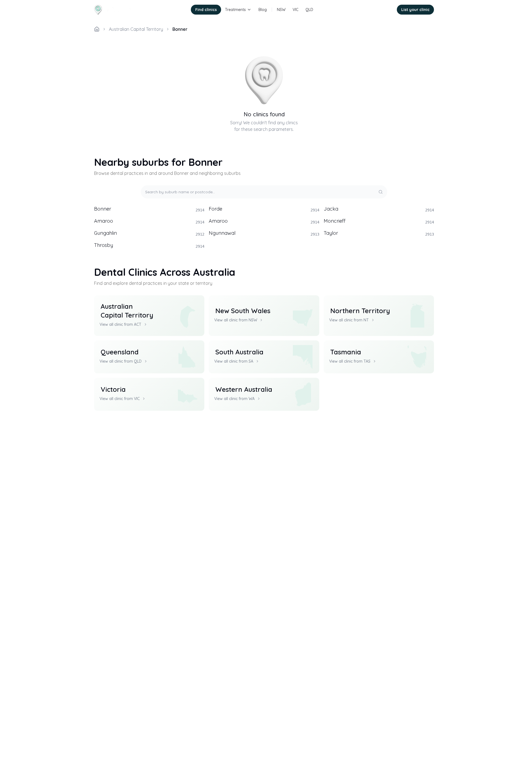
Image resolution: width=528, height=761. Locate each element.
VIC (295, 9)
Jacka (379, 209)
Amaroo (149, 221)
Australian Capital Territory (136, 29)
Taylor (379, 233)
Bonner (149, 209)
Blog (262, 9)
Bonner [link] (180, 29)
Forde (264, 209)
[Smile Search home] (113, 10)
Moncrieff (379, 221)
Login (384, 9)
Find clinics (206, 9)
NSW (281, 9)
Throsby (149, 245)
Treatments (235, 9)
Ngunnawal (264, 233)
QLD (309, 9)
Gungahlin (149, 233)
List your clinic (415, 9)
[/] (97, 29)
